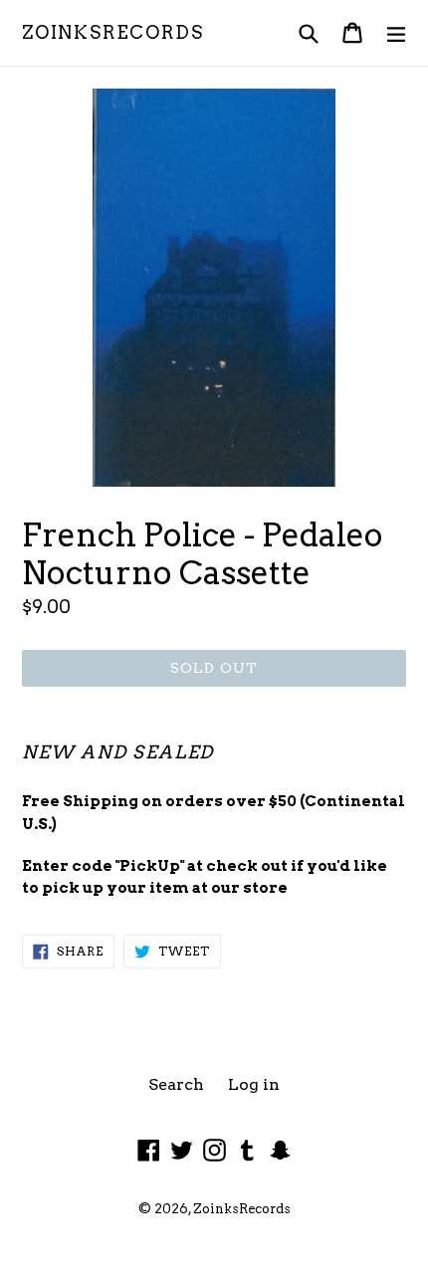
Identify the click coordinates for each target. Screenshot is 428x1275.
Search (176, 1084)
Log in (254, 1084)
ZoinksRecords (112, 32)
